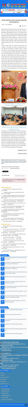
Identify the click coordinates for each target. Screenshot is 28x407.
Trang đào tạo (5, 393)
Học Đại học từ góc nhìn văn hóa (9, 221)
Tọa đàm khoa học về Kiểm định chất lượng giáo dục (13, 226)
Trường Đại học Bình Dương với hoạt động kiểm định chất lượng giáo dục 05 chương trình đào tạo (12, 200)
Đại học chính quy (5, 377)
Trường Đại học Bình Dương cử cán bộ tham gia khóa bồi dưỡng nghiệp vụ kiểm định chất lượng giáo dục (12, 210)
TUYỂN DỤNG (4, 307)
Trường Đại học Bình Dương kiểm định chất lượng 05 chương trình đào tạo (13, 204)
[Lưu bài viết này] (25, 25)
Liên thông (3, 379)
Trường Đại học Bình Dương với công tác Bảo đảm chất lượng (12, 193)
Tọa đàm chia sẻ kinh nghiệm (8, 237)
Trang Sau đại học (6, 395)
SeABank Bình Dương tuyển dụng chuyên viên (13, 324)
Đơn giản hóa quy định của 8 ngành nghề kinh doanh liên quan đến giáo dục (12, 231)
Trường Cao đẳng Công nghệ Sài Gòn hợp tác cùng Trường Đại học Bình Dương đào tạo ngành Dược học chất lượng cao (13, 196)
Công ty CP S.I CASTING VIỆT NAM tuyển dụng (14, 309)
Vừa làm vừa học (5, 383)
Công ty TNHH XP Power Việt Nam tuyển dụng (13, 333)
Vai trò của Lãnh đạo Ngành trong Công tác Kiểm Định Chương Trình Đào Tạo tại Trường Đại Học (12, 219)
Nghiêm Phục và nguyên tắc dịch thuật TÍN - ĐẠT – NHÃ (13, 247)
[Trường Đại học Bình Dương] (14, 6)
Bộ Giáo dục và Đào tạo (7, 399)
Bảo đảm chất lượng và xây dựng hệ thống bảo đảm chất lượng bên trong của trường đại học (12, 207)
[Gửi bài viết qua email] (20, 25)
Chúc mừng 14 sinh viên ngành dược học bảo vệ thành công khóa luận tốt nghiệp (13, 244)
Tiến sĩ (2, 373)
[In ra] (23, 25)
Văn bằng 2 (3, 381)
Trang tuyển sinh (5, 389)
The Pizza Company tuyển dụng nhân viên (13, 314)
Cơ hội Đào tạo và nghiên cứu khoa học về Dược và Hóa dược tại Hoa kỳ (12, 241)
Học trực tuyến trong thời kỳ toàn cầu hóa (11, 229)
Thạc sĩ (2, 375)
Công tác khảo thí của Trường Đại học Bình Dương (12, 189)
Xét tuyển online (5, 391)
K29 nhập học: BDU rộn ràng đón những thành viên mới (15, 276)
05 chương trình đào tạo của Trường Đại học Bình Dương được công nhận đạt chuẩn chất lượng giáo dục (12, 214)
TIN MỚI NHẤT (4, 255)
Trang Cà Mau (5, 397)
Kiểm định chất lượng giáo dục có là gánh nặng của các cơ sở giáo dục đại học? (13, 251)
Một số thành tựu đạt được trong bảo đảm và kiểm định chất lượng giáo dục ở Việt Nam (13, 235)
